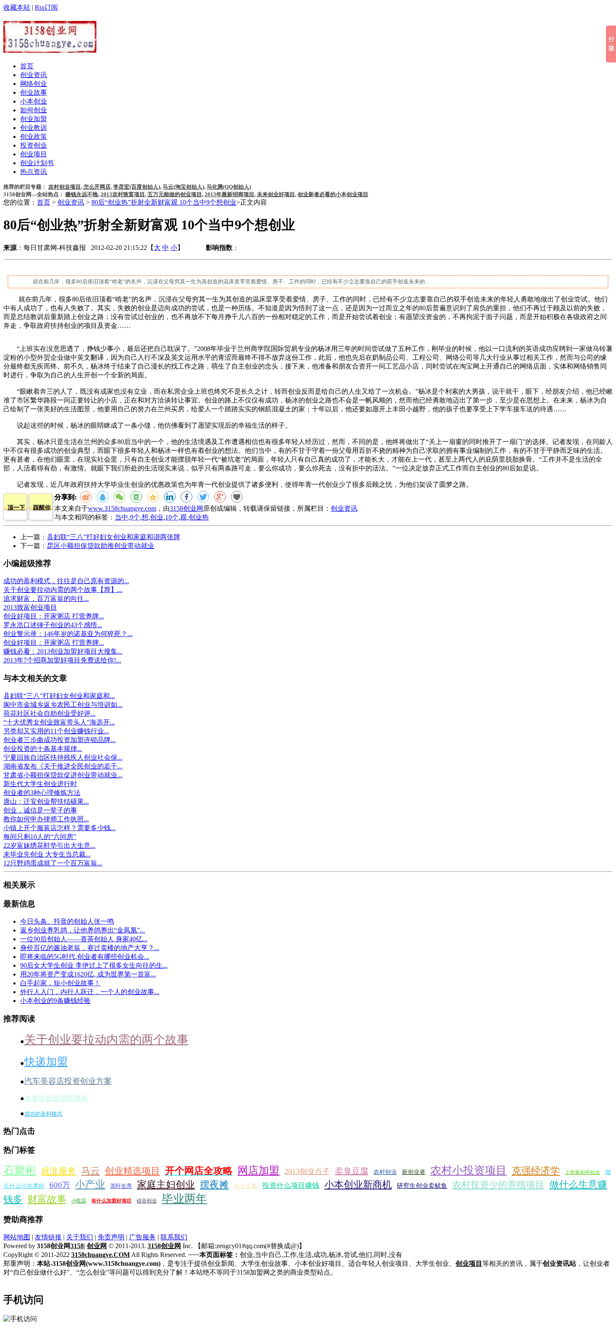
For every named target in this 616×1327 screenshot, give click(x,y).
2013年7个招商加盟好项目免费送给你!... (62, 660)
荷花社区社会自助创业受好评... (49, 713)
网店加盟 (259, 1170)
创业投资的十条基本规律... (42, 748)
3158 (77, 1245)
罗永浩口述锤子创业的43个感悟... (52, 624)
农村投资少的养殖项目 (498, 1184)
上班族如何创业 (582, 1172)
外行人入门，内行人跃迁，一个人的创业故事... (89, 991)
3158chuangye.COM (100, 1254)
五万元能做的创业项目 (175, 194)
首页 (27, 66)
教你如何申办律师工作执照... (46, 819)
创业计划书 (37, 162)
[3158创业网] (49, 48)
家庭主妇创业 (166, 1184)
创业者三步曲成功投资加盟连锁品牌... (59, 739)
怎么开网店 (97, 187)
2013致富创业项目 (30, 607)
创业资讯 (33, 74)
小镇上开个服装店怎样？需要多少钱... (59, 827)
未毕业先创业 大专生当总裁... (47, 854)
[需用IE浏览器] (237, 497)
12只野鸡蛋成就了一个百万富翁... (52, 863)
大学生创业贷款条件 (56, 1098)
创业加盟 (33, 118)
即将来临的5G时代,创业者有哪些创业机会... (84, 956)
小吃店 (78, 1201)
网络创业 (33, 83)
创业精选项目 (132, 1171)
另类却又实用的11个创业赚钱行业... (56, 731)
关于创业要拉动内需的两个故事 (106, 1039)
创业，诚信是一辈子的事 (40, 810)
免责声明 (111, 1237)
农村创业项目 (64, 187)
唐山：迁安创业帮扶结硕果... (46, 801)
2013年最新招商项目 (229, 194)
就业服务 (58, 1171)
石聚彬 (19, 1170)
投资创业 (33, 145)
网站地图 (16, 1237)
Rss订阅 (46, 7)
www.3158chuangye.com (122, 508)
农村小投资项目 (468, 1170)
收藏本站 (16, 7)
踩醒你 (42, 507)
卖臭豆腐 (351, 1171)
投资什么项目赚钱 (290, 1185)
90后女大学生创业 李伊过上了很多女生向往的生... (94, 965)
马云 (90, 1171)
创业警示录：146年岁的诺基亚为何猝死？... (67, 633)
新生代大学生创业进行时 (40, 783)
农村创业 (385, 1172)
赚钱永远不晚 (81, 194)
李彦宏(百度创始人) (136, 187)
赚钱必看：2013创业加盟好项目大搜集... (62, 651)
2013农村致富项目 (123, 194)
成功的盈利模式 (43, 1114)
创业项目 (33, 154)
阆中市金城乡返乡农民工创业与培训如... (62, 704)
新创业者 (413, 1172)
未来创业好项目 (276, 194)
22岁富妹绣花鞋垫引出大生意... (49, 845)
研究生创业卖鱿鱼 (422, 1185)
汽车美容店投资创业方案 (68, 1081)
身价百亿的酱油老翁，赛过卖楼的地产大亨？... (89, 947)
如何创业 (33, 110)
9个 (135, 517)
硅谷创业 (147, 1201)
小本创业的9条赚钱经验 (55, 1000)
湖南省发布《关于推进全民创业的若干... (62, 766)
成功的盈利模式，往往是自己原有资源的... (66, 580)
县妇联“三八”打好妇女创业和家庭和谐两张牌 (113, 536)
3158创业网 (186, 508)
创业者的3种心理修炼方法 (41, 792)
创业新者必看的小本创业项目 (333, 194)
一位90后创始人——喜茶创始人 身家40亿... (84, 939)
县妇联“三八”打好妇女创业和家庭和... (59, 695)
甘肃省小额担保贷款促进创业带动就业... (62, 775)
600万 (59, 1185)
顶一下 (16, 507)
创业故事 (33, 92)
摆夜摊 (214, 1184)
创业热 (199, 517)
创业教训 (33, 127)
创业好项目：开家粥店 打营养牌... (53, 616)
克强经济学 (536, 1171)
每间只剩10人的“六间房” (39, 836)
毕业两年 (184, 1198)
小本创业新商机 (358, 1184)
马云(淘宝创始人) (183, 187)
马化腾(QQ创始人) (229, 187)
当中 (121, 517)
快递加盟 (46, 1062)
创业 (156, 517)
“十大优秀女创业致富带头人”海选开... (59, 722)
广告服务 (142, 1237)
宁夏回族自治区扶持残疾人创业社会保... (62, 757)
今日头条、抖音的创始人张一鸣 (67, 921)
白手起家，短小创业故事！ (60, 983)
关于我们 (79, 1237)
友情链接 (48, 1237)
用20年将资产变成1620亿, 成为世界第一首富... (88, 974)
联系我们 (173, 1237)
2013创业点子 (307, 1171)
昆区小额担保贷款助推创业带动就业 (100, 545)
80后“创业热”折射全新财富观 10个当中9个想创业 (163, 202)
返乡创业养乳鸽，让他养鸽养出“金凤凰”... (82, 930)
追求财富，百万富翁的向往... (46, 598)
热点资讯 (33, 171)
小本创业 (33, 101)
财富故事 (47, 1199)
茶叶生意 (121, 1186)
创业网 (97, 1245)
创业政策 (33, 136)
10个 (172, 517)
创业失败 (245, 1186)
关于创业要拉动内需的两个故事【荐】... (62, 589)
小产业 (90, 1184)
